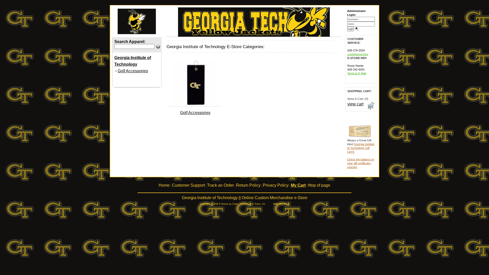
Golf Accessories (133, 71)
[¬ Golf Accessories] (195, 105)
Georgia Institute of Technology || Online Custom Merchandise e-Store (244, 198)
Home (164, 185)
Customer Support (188, 185)
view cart (355, 104)
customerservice (357, 54)
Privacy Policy (276, 185)
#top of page (319, 185)
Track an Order (220, 185)
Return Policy (248, 185)
